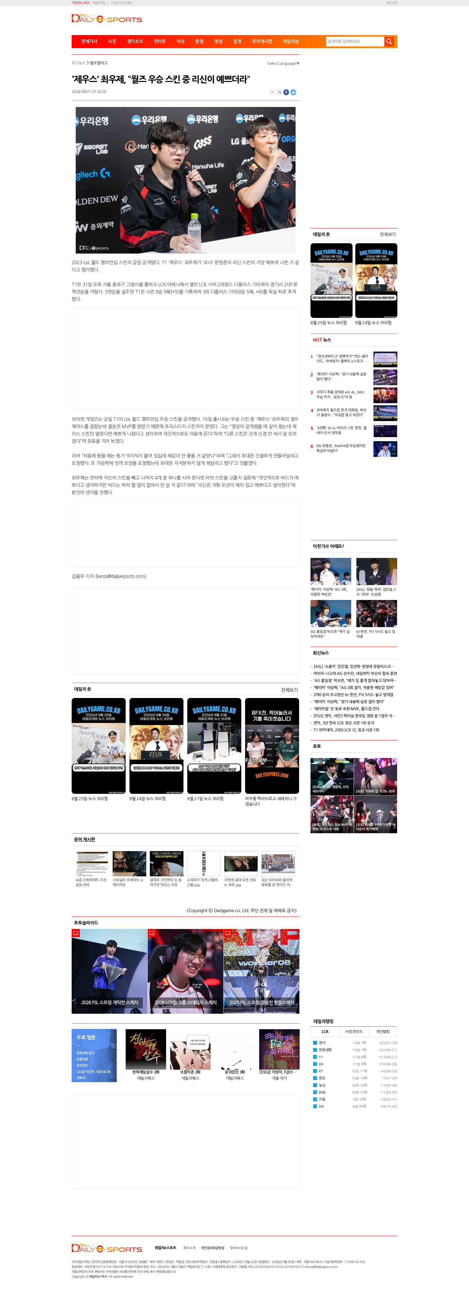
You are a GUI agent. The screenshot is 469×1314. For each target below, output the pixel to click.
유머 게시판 (84, 839)
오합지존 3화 (190, 1072)
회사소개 (392, 2)
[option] (110, 971)
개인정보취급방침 (212, 1248)
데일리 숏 (82, 689)
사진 (112, 41)
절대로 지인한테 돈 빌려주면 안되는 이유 (166, 882)
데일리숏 (291, 41)
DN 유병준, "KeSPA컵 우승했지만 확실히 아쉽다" (341, 448)
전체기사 (89, 41)
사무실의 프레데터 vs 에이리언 (128, 882)
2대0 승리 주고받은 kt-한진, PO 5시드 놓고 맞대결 (353, 695)
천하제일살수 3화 (146, 1072)
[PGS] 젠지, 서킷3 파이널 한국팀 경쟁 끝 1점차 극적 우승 (355, 716)
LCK (325, 1032)
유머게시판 (262, 41)
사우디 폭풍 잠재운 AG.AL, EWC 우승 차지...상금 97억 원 (340, 394)
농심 (319, 1085)
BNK (320, 1092)
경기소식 (135, 41)
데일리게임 (99, 2)
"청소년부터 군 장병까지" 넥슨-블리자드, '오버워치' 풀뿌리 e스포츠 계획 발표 (342, 359)
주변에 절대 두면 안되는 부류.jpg (240, 882)
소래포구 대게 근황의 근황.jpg (202, 882)
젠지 (319, 1043)
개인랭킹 (383, 1032)
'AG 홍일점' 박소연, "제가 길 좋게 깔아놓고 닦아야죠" (355, 681)
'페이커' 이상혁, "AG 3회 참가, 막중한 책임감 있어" (353, 688)
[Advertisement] (142, 358)
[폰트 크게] (279, 92)
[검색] (389, 41)
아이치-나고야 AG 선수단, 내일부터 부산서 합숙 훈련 (355, 673)
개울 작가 (279, 1078)
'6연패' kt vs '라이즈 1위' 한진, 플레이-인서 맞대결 (341, 430)
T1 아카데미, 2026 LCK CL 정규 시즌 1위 (346, 730)
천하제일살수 (85, 1053)
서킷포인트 (354, 1032)
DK (319, 1064)
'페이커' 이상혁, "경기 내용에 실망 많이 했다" (341, 376)
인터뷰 (160, 41)
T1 (318, 1057)
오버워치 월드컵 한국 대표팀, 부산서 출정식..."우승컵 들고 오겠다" (341, 412)
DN (318, 1106)
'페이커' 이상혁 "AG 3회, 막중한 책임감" (328, 592)
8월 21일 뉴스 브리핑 (205, 799)
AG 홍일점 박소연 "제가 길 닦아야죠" (330, 634)
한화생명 (323, 1050)
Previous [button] (77, 971)
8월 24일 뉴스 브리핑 (147, 799)
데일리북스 (146, 1078)
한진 (319, 1078)
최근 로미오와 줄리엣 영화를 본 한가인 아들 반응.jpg (277, 882)
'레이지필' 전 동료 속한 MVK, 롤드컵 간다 (346, 709)
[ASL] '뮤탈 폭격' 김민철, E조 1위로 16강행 (376, 592)
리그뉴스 (78, 63)
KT (318, 1071)
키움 (319, 1099)
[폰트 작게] (272, 92)
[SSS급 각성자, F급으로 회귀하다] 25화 (279, 1072)
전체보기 (289, 690)
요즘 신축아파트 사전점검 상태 (90, 882)
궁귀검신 (82, 1065)
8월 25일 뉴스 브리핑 (90, 799)
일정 (237, 41)
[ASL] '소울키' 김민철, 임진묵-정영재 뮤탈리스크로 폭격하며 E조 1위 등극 (355, 666)
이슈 (181, 41)
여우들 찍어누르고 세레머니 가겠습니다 (271, 801)
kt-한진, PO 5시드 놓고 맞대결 (375, 634)
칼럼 (199, 41)
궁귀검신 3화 (235, 1072)
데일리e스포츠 (80, 2)
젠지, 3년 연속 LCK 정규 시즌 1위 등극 (343, 723)
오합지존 (82, 1059)
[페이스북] (286, 92)
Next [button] (293, 971)
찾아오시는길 (239, 1248)
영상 (218, 41)
